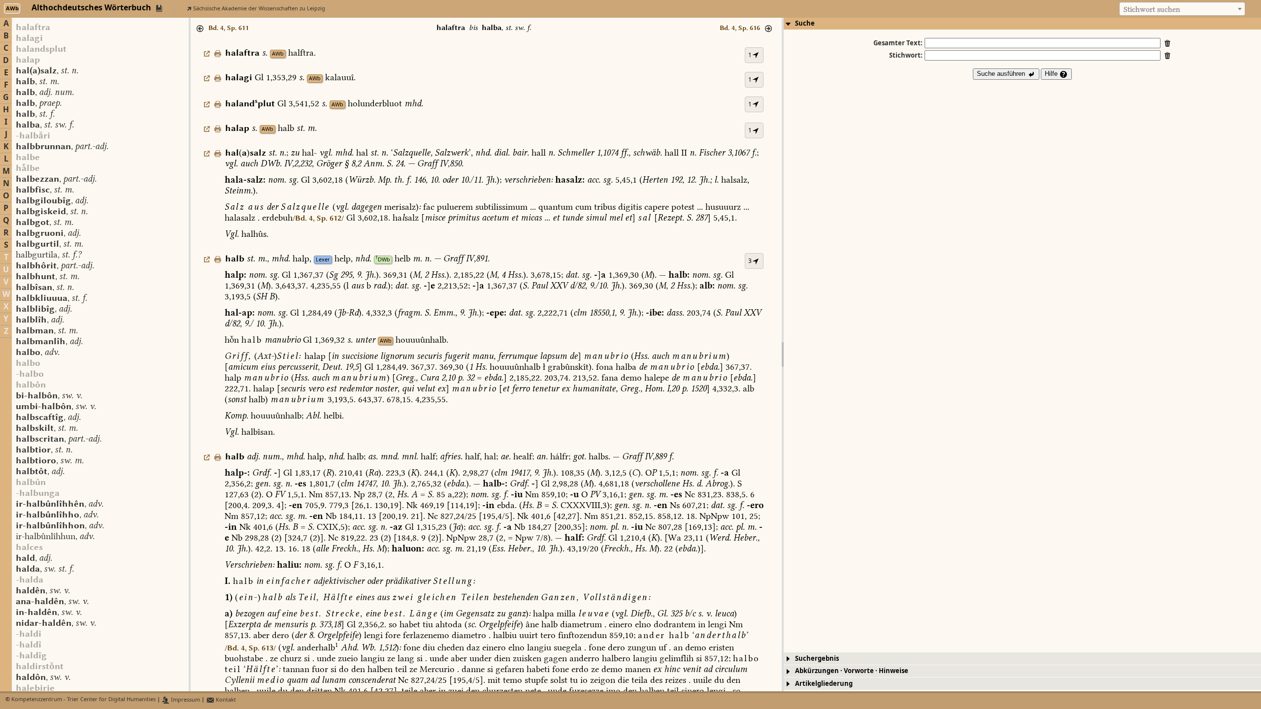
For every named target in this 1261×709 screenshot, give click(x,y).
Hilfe (1052, 73)
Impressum (184, 700)
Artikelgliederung (824, 683)
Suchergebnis (817, 658)
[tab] (1022, 24)
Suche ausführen (1002, 73)
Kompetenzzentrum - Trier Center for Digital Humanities (83, 700)
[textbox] (1182, 9)
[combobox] (1182, 9)
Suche (805, 23)
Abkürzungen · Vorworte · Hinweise (851, 671)
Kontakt (225, 700)
